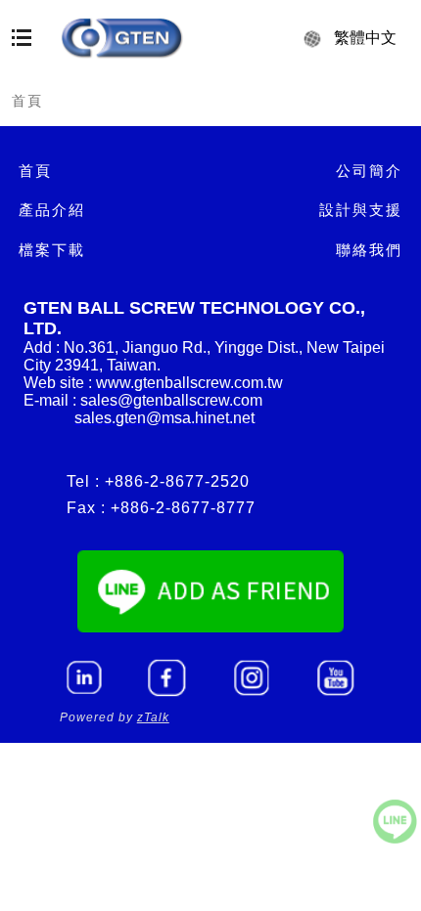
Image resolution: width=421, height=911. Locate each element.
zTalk (153, 717)
